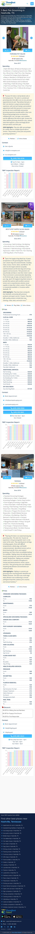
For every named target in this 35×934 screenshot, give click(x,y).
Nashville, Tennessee (11, 821)
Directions (24, 60)
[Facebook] (1, 927)
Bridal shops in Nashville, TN (10, 836)
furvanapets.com (10, 155)
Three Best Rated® (17, 932)
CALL (7, 50)
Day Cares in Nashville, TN (10, 846)
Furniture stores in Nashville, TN (11, 854)
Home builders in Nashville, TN (11, 859)
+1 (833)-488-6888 (11, 924)
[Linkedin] (14, 927)
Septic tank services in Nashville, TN (13, 888)
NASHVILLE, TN (12, 8)
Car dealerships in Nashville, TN (11, 838)
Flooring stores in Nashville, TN (11, 851)
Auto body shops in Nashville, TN (12, 830)
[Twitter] (4, 927)
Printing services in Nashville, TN (12, 883)
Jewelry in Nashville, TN (9, 865)
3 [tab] (17, 221)
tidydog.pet (9, 732)
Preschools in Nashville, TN (10, 880)
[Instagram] (8, 927)
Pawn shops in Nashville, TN (10, 878)
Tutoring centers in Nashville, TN (12, 896)
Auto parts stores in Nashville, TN (12, 833)
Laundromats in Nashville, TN (11, 867)
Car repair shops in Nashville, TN (12, 841)
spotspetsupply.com (11, 404)
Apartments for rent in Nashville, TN (13, 825)
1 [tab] (15, 46)
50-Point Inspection (26, 18)
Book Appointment (11, 396)
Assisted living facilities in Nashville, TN (13, 828)
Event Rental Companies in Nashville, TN (14, 886)
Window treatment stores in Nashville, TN (14, 907)
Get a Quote (9, 146)
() (22, 56)
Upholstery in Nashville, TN (10, 899)
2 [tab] (16, 46)
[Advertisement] (17, 795)
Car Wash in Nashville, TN (10, 844)
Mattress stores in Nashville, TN (11, 875)
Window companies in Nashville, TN (13, 904)
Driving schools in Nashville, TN (11, 849)
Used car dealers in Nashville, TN (12, 902)
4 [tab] (19, 46)
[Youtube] (11, 927)
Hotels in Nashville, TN (9, 862)
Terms (9, 929)
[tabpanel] (17, 38)
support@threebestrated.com (13, 921)
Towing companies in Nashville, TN (12, 894)
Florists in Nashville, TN (9, 870)
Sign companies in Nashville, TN (11, 891)
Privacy (3, 929)
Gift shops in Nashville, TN (10, 857)
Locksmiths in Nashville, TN (10, 873)
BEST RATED (4, 8)
